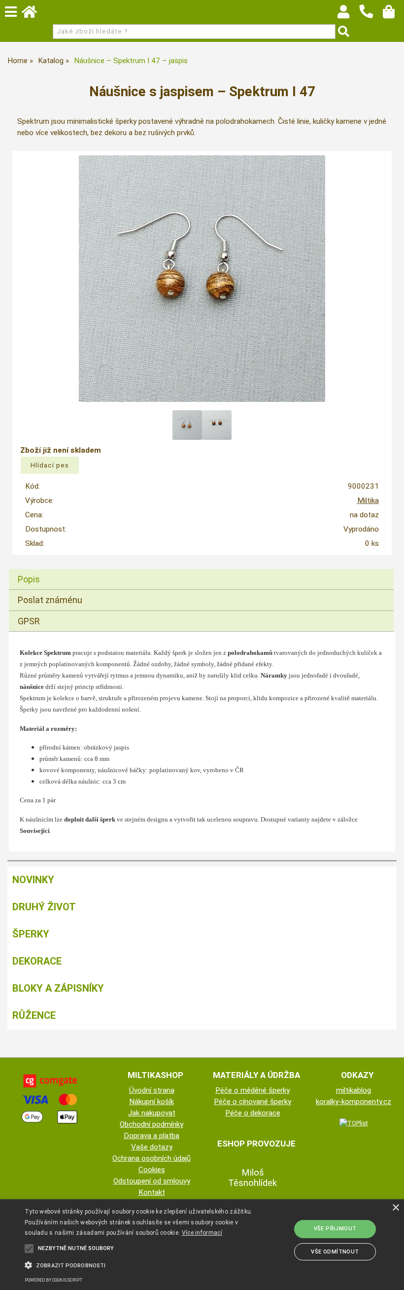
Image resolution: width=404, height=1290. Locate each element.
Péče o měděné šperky (252, 1090)
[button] (140, 1264)
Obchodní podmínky (151, 1124)
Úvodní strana (151, 1090)
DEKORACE (37, 961)
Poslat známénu (50, 600)
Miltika (368, 500)
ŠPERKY (30, 934)
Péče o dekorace (252, 1113)
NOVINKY (33, 880)
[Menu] (11, 12)
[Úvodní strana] (34, 14)
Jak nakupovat (151, 1113)
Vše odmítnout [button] (335, 1252)
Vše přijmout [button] (335, 1228)
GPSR (29, 621)
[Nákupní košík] (393, 14)
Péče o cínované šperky (252, 1101)
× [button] (395, 1208)
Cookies (151, 1169)
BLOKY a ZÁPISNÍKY (58, 988)
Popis (29, 579)
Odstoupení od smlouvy (151, 1181)
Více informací (202, 1232)
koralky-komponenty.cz (353, 1101)
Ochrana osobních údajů (151, 1158)
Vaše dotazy (151, 1147)
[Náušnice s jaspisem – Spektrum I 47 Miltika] (202, 278)
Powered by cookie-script (53, 1280)
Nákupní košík (151, 1101)
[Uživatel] (348, 14)
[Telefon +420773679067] (371, 18)
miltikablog (353, 1090)
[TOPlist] (353, 1122)
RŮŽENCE (34, 1015)
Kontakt (151, 1192)
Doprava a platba (151, 1135)
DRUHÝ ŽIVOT (44, 907)
